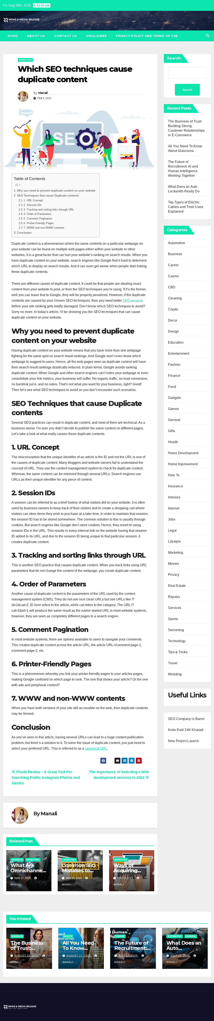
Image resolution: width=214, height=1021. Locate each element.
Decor (172, 320)
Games (173, 409)
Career (173, 265)
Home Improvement (183, 464)
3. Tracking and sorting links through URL (49, 209)
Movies (173, 563)
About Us (36, 36)
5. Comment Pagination (38, 218)
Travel (172, 663)
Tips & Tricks (178, 652)
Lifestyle (174, 541)
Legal (172, 530)
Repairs (174, 597)
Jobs (171, 519)
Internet (174, 508)
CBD (172, 287)
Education (175, 342)
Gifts (171, 431)
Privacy (173, 574)
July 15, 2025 (180, 955)
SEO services (133, 300)
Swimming (176, 630)
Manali (43, 93)
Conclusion (24, 232)
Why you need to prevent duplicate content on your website (56, 190)
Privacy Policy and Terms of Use (147, 36)
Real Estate (177, 585)
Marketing (25, 60)
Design (173, 331)
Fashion (174, 364)
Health (173, 442)
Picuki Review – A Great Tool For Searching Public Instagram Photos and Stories (45, 777)
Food (172, 386)
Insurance (175, 486)
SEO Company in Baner (186, 719)
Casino (173, 276)
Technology (177, 641)
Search (174, 58)
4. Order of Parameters (37, 214)
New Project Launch (183, 741)
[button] (207, 36)
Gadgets (174, 398)
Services (174, 608)
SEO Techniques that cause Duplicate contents (48, 195)
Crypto (173, 309)
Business (17, 859)
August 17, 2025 (79, 955)
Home (13, 36)
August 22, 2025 (26, 955)
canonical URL (96, 748)
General (174, 420)
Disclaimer (96, 36)
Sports (173, 619)
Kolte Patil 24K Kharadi (186, 730)
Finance (174, 375)
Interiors (174, 497)
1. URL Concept (33, 200)
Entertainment (178, 353)
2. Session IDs (33, 205)
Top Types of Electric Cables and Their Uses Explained (185, 206)
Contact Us (65, 36)
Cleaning (175, 298)
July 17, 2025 (128, 955)
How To (174, 475)
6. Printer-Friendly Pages (39, 223)
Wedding (175, 674)
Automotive (176, 243)
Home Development (183, 453)
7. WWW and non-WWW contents (44, 227)
